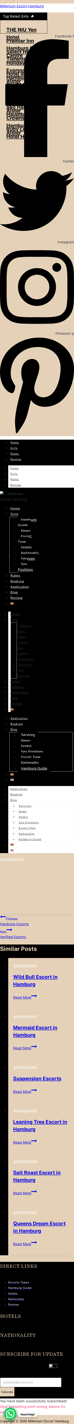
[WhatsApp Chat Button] (10, 1414)
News (25, 531)
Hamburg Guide (27, 522)
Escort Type (24, 539)
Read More (25, 997)
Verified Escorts (13, 934)
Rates (14, 453)
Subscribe (7, 1392)
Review (15, 459)
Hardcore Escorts (14, 921)
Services (28, 559)
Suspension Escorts (37, 1078)
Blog (14, 592)
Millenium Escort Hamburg (22, 6)
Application (19, 586)
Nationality (30, 553)
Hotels (26, 547)
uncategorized (12, 859)
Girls (14, 448)
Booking (17, 581)
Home (14, 442)
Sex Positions (25, 567)
